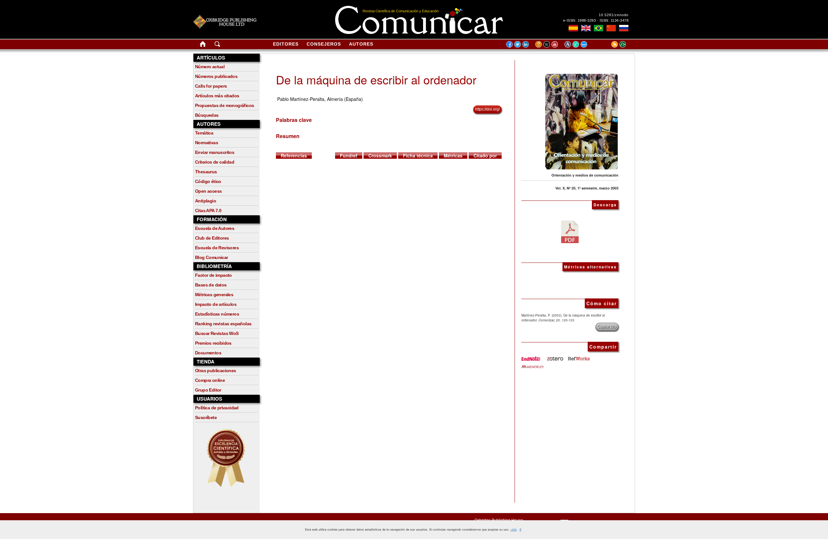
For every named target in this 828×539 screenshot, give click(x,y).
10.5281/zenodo (613, 15)
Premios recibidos (213, 343)
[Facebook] (509, 44)
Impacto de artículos (215, 304)
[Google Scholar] (539, 44)
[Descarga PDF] (570, 231)
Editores (286, 44)
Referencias (294, 155)
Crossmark (380, 155)
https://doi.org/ (487, 109)
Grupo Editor (208, 390)
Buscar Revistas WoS (217, 333)
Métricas (453, 155)
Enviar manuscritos (214, 152)
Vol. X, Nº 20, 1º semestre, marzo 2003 (586, 188)
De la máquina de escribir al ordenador (376, 79)
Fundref (348, 155)
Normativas (206, 142)
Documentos (208, 352)
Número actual (209, 66)
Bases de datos (211, 284)
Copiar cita (606, 326)
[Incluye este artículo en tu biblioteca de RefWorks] (578, 356)
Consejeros (324, 44)
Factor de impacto (213, 275)
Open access (208, 191)
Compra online (210, 380)
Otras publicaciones (215, 370)
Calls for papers (211, 86)
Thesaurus (206, 171)
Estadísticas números (217, 314)
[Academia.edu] (568, 44)
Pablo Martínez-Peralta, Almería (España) (320, 99)
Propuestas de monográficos (224, 105)
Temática (204, 132)
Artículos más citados (217, 95)
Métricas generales (214, 294)
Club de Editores (212, 238)
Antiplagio (205, 200)
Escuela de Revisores (217, 247)
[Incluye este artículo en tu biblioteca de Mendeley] (532, 364)
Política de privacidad (217, 407)
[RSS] (606, 44)
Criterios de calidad (214, 162)
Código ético (208, 181)
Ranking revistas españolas (223, 323)
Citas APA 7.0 (208, 210)
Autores (361, 44)
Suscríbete (206, 417)
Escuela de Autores (214, 228)
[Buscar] (217, 45)
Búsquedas (207, 115)
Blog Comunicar (211, 257)
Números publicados (216, 76)
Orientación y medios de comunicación (584, 175)
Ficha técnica (418, 155)
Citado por (485, 155)
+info (513, 529)
